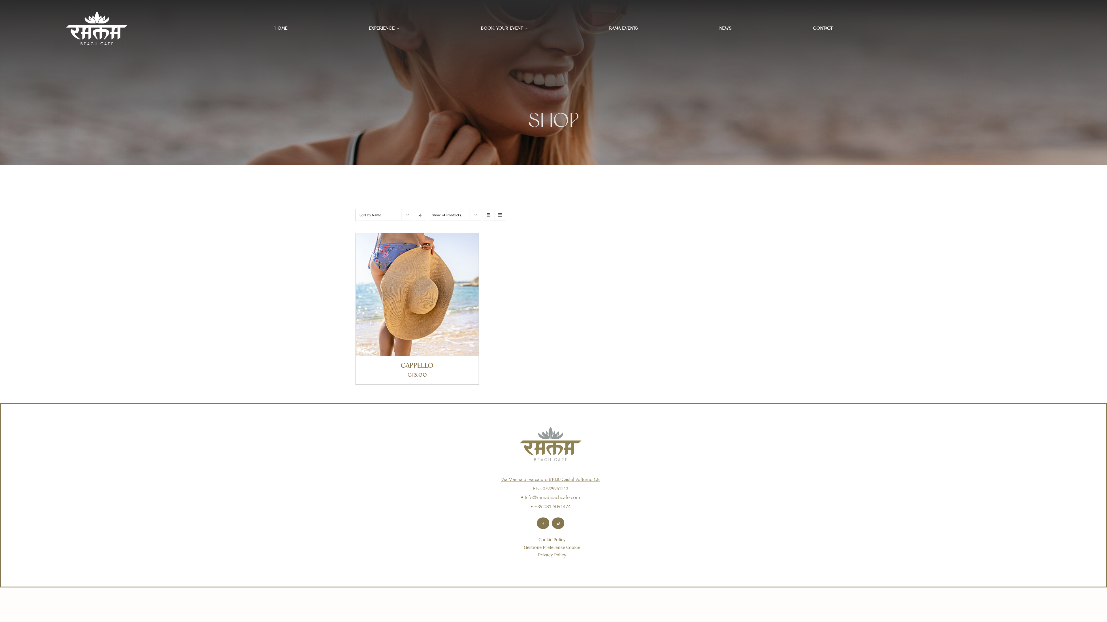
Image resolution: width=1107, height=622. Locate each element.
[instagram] (558, 523)
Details (446, 296)
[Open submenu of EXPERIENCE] (398, 28)
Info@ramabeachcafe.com (552, 497)
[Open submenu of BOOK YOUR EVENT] (526, 28)
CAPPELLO (417, 366)
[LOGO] (97, 14)
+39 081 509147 (551, 506)
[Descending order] (420, 215)
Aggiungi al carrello (404, 296)
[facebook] (543, 523)
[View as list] (500, 215)
